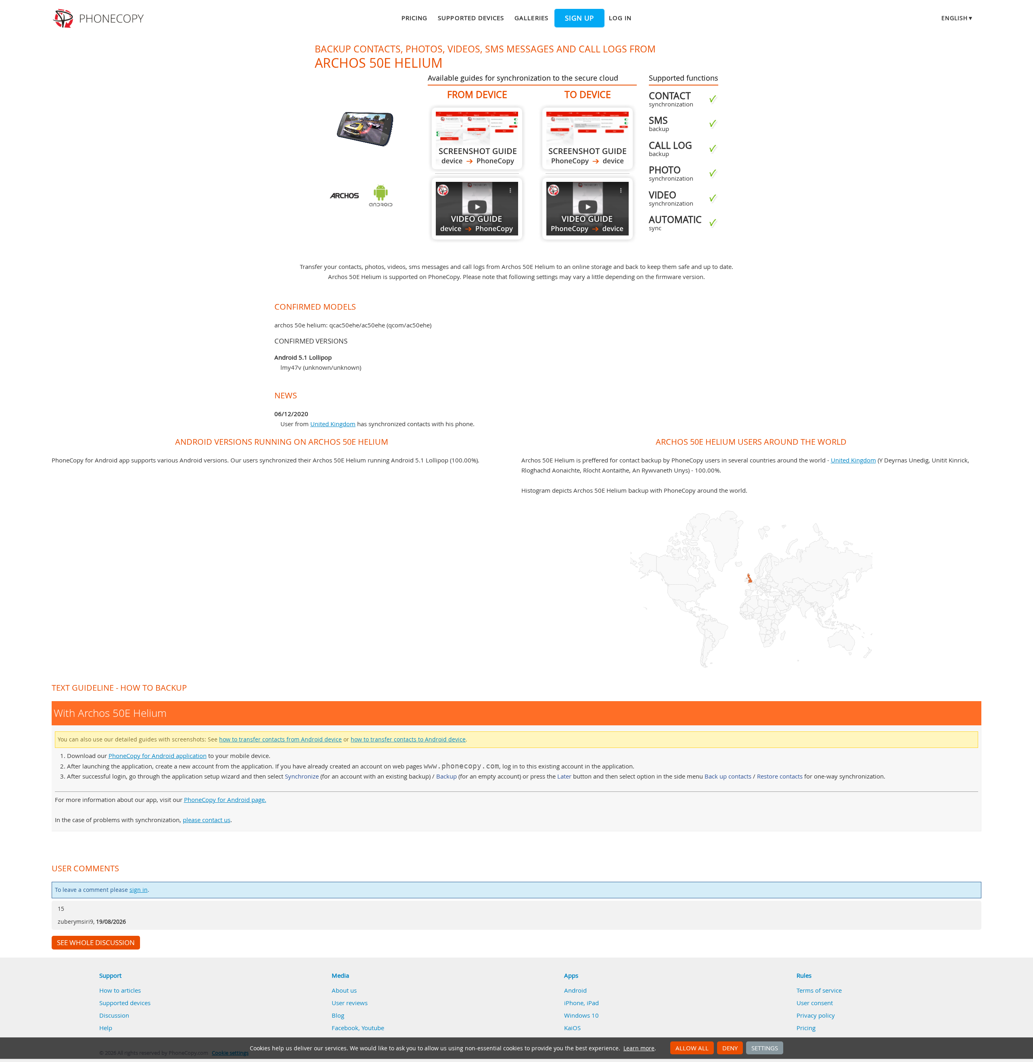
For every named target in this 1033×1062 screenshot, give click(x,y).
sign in (139, 889)
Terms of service (819, 990)
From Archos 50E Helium (477, 138)
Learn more (639, 1048)
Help (105, 1028)
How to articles (120, 990)
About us (344, 990)
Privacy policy (816, 1015)
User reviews (350, 1003)
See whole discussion (96, 942)
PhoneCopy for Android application (158, 756)
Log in (620, 18)
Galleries (531, 18)
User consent (815, 1003)
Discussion (114, 1015)
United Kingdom (332, 424)
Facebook (345, 1028)
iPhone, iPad (581, 1003)
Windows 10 (581, 1015)
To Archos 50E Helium (587, 138)
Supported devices (471, 18)
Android (575, 990)
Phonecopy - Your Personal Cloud (99, 18)
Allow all (692, 1048)
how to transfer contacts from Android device (280, 739)
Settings (764, 1048)
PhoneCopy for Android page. (225, 799)
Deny (730, 1048)
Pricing (414, 18)
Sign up (579, 18)
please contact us (206, 820)
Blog (338, 1015)
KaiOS (572, 1028)
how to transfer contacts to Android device (408, 739)
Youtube (373, 1028)
